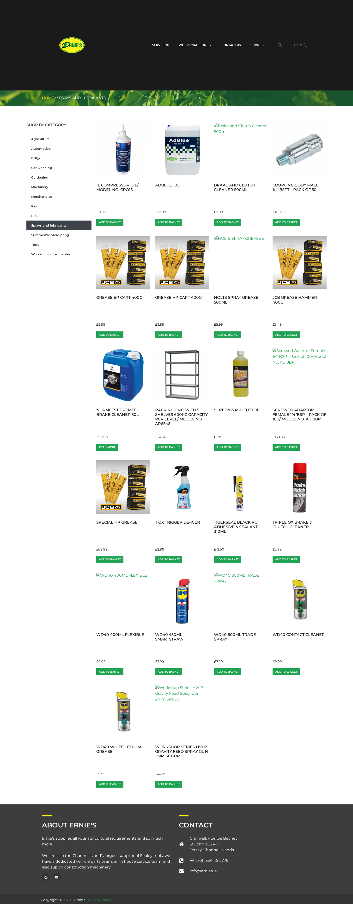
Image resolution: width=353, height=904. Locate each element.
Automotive (41, 148)
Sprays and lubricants (49, 225)
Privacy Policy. (100, 900)
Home (48, 98)
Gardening (39, 177)
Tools (35, 244)
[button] (279, 45)
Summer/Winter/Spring (50, 235)
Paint (35, 206)
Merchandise (41, 196)
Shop (254, 45)
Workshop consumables (50, 254)
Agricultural (40, 139)
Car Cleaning (41, 168)
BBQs (35, 158)
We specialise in (193, 45)
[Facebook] (46, 877)
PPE (34, 216)
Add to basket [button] (110, 222)
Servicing (160, 45)
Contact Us (231, 45)
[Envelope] (57, 877)
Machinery (39, 187)
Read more (107, 447)
